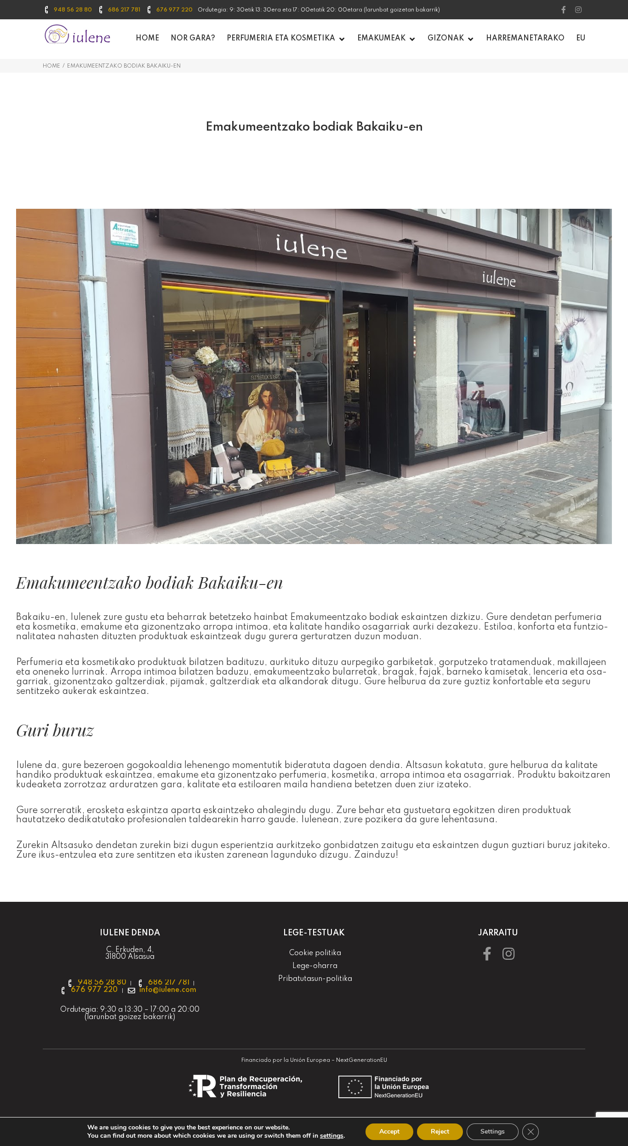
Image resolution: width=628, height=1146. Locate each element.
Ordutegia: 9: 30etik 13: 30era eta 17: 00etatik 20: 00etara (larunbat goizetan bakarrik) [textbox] (319, 10)
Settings (492, 1131)
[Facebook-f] (563, 9)
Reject (440, 1131)
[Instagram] (578, 9)
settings (331, 1136)
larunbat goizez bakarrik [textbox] (130, 1017)
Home (51, 66)
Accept (389, 1131)
